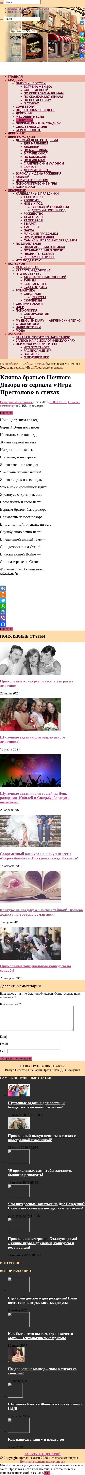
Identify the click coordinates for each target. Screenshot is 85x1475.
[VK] (42, 588)
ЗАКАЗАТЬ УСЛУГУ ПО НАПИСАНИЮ (43, 337)
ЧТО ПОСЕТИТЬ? (28, 273)
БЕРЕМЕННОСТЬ (28, 130)
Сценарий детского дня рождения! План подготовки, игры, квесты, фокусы (42, 1300)
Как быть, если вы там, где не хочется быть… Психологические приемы (40, 1336)
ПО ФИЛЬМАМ (34, 160)
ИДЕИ (20, 307)
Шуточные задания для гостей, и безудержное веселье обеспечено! (36, 1105)
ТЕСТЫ (29, 317)
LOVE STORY (25, 106)
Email (4, 1044)
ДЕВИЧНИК (24, 113)
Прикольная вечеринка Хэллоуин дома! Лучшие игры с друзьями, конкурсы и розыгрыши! (42, 1243)
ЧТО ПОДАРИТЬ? (29, 260)
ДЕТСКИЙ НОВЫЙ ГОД (49, 210)
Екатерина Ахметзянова (16, 402)
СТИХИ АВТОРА (27, 324)
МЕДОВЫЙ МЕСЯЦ (30, 116)
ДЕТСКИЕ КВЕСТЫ (37, 170)
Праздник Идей (23, 30)
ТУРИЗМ (30, 280)
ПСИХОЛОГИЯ (26, 310)
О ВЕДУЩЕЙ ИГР (36, 357)
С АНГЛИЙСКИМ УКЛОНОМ (44, 163)
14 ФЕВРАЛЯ (33, 217)
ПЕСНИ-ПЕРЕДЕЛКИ (39, 253)
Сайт (3, 1051)
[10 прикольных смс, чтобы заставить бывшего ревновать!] (19, 1163)
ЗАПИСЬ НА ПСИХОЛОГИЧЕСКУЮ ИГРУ (45, 340)
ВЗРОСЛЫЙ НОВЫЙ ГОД (50, 207)
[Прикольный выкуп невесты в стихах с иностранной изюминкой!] (19, 1128)
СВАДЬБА (15, 80)
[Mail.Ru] (42, 612)
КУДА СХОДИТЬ (35, 287)
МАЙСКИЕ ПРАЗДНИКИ (41, 233)
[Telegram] (42, 600)
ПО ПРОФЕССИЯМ (37, 100)
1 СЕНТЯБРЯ (33, 197)
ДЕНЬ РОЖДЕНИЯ (21, 136)
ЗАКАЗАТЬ (16, 334)
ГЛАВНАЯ (15, 76)
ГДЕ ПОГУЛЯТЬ (35, 283)
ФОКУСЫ (30, 166)
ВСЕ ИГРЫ (32, 354)
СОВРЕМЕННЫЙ (36, 90)
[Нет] (51, 1473)
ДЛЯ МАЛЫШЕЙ (36, 143)
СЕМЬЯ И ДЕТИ (27, 267)
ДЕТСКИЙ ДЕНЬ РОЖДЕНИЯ (37, 140)
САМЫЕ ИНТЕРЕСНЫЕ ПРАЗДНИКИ (50, 240)
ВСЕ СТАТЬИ (17, 12)
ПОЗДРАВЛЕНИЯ (28, 243)
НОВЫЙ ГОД (33, 203)
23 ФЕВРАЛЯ (33, 220)
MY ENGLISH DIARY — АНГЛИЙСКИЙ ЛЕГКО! (49, 320)
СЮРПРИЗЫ (33, 300)
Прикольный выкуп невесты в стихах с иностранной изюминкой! (42, 1138)
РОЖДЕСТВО (33, 213)
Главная (5, 364)
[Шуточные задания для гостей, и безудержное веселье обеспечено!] (19, 1095)
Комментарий (10, 1004)
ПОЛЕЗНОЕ (16, 263)
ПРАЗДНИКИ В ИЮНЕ (39, 237)
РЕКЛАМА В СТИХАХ (39, 257)
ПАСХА (29, 230)
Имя (3, 1036)
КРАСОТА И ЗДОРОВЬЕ (33, 270)
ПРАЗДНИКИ (17, 190)
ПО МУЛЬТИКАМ (36, 150)
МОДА (20, 330)
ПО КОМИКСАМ (35, 156)
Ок (46, 1472)
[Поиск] (1, 3)
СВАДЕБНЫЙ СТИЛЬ (31, 126)
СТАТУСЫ (39, 297)
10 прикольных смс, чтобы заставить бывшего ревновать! (40, 1172)
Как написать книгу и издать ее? (36, 1439)
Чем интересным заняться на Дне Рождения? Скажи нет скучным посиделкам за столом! (46, 1206)
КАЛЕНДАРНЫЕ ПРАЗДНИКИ (37, 193)
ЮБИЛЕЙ (22, 176)
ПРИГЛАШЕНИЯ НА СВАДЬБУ (38, 123)
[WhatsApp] (42, 606)
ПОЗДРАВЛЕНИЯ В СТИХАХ (44, 247)
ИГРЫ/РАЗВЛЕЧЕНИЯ (32, 180)
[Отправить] (42, 624)
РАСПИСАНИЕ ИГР (38, 350)
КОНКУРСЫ (24, 120)
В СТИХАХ (31, 103)
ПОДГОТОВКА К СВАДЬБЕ (35, 110)
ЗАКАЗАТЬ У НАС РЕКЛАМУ (29, 8)
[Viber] (42, 618)
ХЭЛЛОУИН (32, 200)
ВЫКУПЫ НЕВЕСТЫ (31, 83)
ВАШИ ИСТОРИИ (28, 327)
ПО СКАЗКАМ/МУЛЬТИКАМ (43, 96)
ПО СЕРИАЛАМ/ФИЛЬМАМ (44, 93)
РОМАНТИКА (25, 290)
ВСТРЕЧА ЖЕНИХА (38, 86)
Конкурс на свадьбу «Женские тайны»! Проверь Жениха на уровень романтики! (41, 912)
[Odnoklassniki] (42, 594)
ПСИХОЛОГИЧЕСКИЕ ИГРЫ (36, 183)
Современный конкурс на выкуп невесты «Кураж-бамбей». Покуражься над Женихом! (39, 856)
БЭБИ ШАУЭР (26, 187)
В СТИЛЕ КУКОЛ (36, 153)
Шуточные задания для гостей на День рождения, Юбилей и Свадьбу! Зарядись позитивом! (34, 797)
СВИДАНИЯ (32, 293)
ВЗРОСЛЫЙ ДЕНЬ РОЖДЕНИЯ (38, 173)
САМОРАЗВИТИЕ (36, 313)
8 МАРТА (30, 223)
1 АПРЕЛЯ (31, 227)
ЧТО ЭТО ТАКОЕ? (37, 347)
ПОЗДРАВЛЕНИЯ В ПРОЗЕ (43, 250)
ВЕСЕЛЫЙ (31, 146)
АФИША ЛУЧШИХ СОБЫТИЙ (45, 277)
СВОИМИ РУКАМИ (29, 303)
